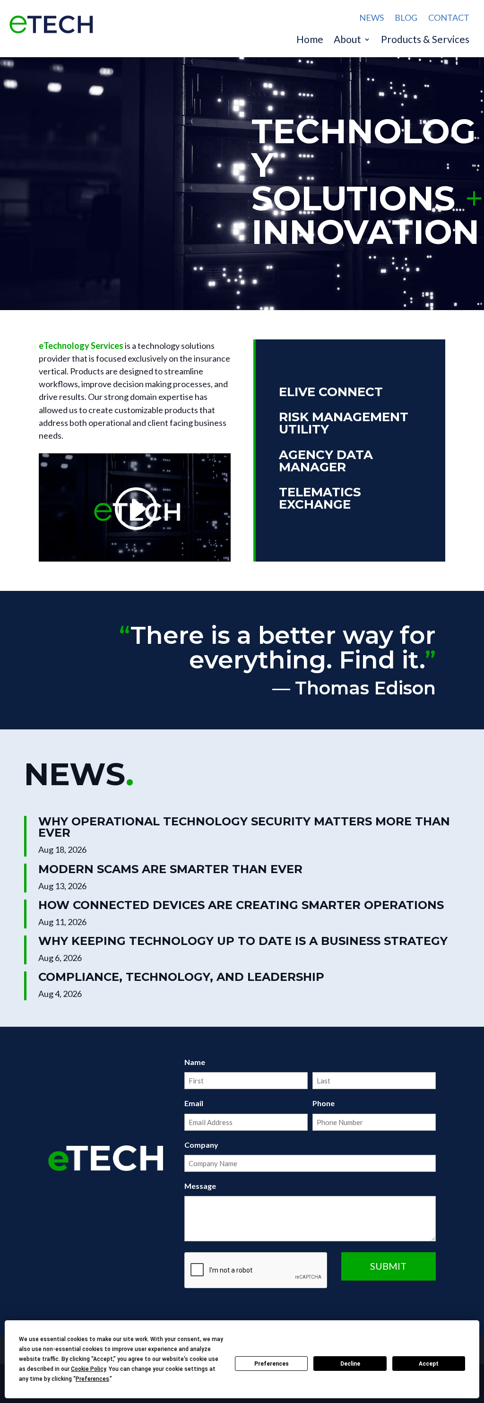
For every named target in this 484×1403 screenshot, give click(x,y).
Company (201, 1144)
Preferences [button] (92, 1379)
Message (200, 1185)
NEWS (371, 17)
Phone (323, 1103)
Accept (429, 1363)
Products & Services (425, 40)
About (347, 40)
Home (309, 40)
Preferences (271, 1363)
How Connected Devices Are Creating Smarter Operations (241, 905)
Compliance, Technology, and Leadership (181, 977)
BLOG (406, 17)
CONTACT (448, 17)
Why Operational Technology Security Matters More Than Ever (244, 827)
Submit (388, 1266)
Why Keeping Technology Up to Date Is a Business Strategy (243, 941)
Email (193, 1103)
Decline (350, 1363)
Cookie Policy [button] (88, 1369)
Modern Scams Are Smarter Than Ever (170, 869)
